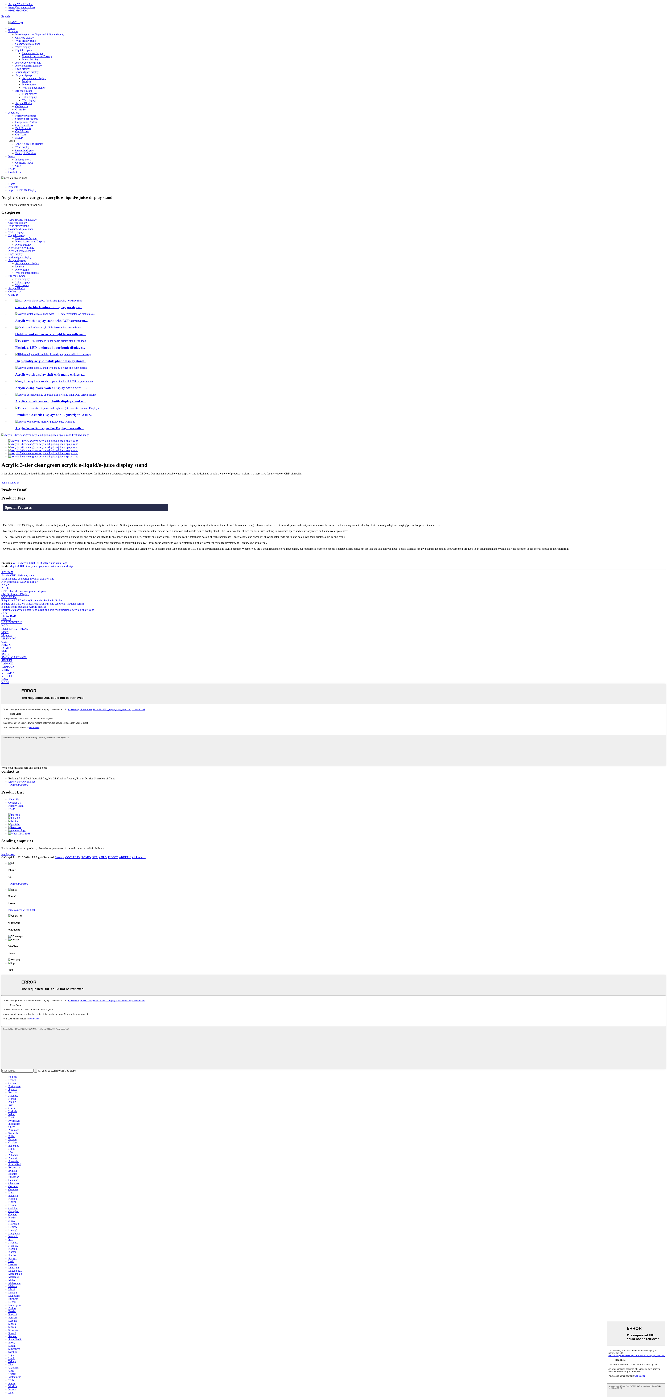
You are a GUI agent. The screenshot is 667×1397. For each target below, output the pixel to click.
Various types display (27, 72)
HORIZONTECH (11, 622)
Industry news (23, 159)
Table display (29, 97)
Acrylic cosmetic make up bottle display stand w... (50, 401)
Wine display (22, 147)
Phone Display (30, 59)
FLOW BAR (8, 616)
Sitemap (59, 857)
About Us (13, 112)
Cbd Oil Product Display (15, 594)
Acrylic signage (23, 75)
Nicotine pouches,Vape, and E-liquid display (39, 34)
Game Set (20, 109)
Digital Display (23, 50)
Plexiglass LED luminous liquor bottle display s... (50, 347)
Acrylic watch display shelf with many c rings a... (50, 374)
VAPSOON (8, 666)
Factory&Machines (25, 115)
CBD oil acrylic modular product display (23, 591)
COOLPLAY (9, 597)
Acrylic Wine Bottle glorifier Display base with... (49, 428)
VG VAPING (9, 672)
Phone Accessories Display (37, 56)
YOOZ (5, 682)
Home (11, 28)
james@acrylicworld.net (21, 7)
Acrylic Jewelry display (28, 62)
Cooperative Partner (26, 122)
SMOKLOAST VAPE (14, 657)
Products (13, 31)
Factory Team (15, 805)
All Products (139, 857)
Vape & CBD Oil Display (22, 190)
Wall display (29, 100)
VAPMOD (7, 663)
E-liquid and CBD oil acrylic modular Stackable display (32, 600)
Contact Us (14, 172)
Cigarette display (24, 37)
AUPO (5, 587)
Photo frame (29, 84)
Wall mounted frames (34, 87)
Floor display (29, 93)
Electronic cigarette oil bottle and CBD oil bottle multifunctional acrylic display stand (47, 609)
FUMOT (6, 619)
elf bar (4, 612)
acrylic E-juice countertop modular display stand (27, 578)
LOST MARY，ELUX (14, 628)
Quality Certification (26, 118)
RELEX (6, 644)
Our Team (20, 134)
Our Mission (22, 131)
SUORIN (6, 660)
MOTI (5, 632)
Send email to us (10, 482)
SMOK (5, 654)
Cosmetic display (24, 150)
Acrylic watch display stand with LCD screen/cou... (51, 321)
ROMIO (6, 647)
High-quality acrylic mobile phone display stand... (50, 361)
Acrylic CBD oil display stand (18, 575)
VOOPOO (7, 676)
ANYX (5, 584)
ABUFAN (7, 572)
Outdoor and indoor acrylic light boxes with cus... (50, 334)
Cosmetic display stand (27, 43)
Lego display (22, 68)
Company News (24, 162)
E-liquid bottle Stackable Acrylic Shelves (23, 606)
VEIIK (5, 669)
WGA (4, 679)
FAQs (11, 168)
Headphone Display (33, 53)
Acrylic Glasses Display (28, 65)
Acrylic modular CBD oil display (19, 581)
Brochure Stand (23, 90)
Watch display (23, 47)
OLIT (4, 641)
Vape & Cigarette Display (29, 143)
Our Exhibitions (24, 125)
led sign (26, 81)
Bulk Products (23, 128)
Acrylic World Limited (20, 4)
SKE (4, 651)
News (11, 156)
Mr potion (6, 635)
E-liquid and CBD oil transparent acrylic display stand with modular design (42, 603)
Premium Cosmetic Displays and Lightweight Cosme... (54, 415)
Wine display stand (25, 40)
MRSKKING (9, 638)
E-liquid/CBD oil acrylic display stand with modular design (41, 566)
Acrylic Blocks (23, 103)
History (19, 137)
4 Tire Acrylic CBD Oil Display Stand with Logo (40, 562)
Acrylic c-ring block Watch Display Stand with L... (51, 388)
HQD (4, 625)
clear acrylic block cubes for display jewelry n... (48, 307)
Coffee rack (21, 106)
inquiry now (8, 854)
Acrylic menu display (34, 78)
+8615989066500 (18, 10)
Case (18, 165)
